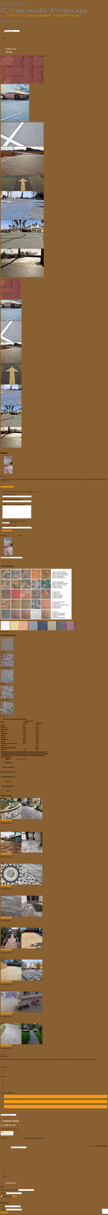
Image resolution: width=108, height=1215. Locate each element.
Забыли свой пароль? (7, 1199)
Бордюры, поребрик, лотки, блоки (17, 21)
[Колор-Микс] (8, 473)
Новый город (4, 987)
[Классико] (21, 818)
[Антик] (21, 884)
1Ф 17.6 (18, 762)
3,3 (16, 781)
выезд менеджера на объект (15, 1138)
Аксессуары (10, 27)
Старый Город (5, 956)
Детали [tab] (6, 562)
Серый (69, 791)
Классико (3, 826)
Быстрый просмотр (6, 820)
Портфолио (7, 33)
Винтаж (3, 1051)
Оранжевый (53, 791)
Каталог (6, 13)
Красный (46, 791)
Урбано (3, 860)
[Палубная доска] (21, 916)
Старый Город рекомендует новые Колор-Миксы (18, 1104)
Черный (74, 791)
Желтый (34, 791)
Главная (3, 449)
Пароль (3, 1193)
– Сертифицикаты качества (9, 1064)
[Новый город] (21, 980)
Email (3, 1206)
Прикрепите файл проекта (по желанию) (14, 521)
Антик (2, 892)
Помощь (6, 1073)
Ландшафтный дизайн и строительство (19, 24)
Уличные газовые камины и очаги (17, 16)
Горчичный (28, 791)
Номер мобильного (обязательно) (12, 499)
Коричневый (40, 791)
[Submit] (11, 1149)
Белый (17, 791)
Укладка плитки (12, 22)
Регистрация (4, 1212)
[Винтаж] (21, 1044)
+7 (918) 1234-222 (13, 38)
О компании (7, 1070)
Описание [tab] (6, 560)
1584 (17, 786)
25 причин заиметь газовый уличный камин (16, 1109)
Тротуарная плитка (13, 17)
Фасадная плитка (12, 26)
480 (17, 772)
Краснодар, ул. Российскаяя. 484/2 (14, 1180)
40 (16, 767)
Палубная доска (5, 924)
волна (24, 535)
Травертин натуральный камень (17, 19)
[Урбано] (21, 852)
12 (16, 776)
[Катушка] (8, 464)
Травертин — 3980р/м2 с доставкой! (14, 1099)
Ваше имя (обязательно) (9, 494)
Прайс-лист (7, 36)
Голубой (22, 791)
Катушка (3, 1019)
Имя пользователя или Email (9, 1190)
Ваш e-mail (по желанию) (9, 526)
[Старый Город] (21, 948)
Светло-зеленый (62, 791)
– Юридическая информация (9, 1062)
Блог (5, 30)
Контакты (7, 39)
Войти (14, 1196)
